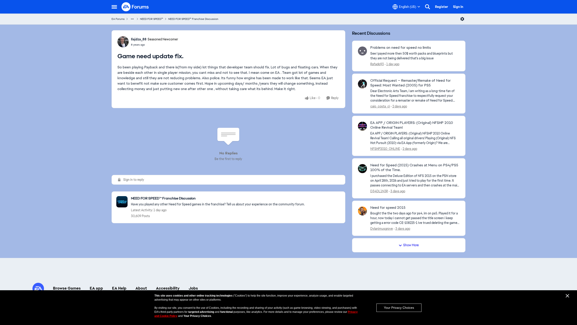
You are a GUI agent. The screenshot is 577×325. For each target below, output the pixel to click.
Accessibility (168, 288)
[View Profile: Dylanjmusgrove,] (362, 211)
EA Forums (118, 19)
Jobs (193, 288)
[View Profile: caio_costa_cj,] (362, 83)
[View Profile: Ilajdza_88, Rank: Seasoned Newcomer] (123, 41)
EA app (96, 288)
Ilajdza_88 (139, 39)
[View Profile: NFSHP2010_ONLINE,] (362, 126)
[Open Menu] (462, 19)
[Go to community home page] (135, 6)
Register (441, 7)
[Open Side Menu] (114, 6)
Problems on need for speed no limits (400, 47)
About (141, 288)
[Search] (427, 6)
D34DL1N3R (379, 191)
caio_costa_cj (380, 106)
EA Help (119, 288)
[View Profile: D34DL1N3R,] (362, 168)
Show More (411, 245)
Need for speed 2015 (387, 207)
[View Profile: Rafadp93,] (362, 51)
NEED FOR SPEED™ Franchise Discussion (193, 19)
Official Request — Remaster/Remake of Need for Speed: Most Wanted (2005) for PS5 (410, 83)
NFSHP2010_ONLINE (385, 149)
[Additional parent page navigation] (132, 19)
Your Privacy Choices (399, 307)
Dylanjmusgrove (381, 229)
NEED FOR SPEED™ (151, 19)
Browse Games (67, 288)
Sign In (458, 7)
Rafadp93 (377, 64)
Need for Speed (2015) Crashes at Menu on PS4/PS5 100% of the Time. (414, 167)
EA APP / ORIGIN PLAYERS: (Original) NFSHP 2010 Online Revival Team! (411, 125)
